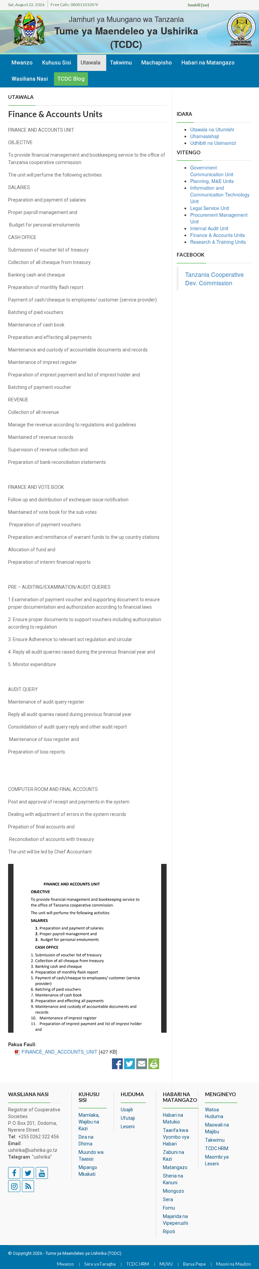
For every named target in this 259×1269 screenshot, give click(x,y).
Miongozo (173, 1191)
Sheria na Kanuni (173, 1179)
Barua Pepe (194, 1264)
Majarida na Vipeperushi (175, 1220)
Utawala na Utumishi (212, 129)
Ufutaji (128, 1118)
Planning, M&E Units (212, 181)
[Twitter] (129, 1063)
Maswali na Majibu (217, 1128)
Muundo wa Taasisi (91, 1155)
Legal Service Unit (209, 208)
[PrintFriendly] (153, 1063)
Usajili (127, 1109)
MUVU (166, 1264)
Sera (168, 1199)
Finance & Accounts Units (217, 235)
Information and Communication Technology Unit (220, 194)
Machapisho (156, 62)
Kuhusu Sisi (56, 62)
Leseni (128, 1126)
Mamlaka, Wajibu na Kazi (89, 1121)
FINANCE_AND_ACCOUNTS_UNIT (59, 1051)
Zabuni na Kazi (173, 1155)
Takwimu (121, 62)
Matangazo (175, 1167)
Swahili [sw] (198, 4)
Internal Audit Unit (209, 228)
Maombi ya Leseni (217, 1160)
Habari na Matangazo (208, 62)
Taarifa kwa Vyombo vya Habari (176, 1137)
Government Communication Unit (211, 171)
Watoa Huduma (214, 1113)
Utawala (90, 62)
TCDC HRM (216, 1148)
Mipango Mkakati (88, 1171)
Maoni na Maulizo (233, 1264)
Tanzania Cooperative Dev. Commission (214, 278)
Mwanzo (22, 62)
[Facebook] (117, 1063)
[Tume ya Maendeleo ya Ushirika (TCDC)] (231, 30)
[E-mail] (141, 1063)
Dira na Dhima (86, 1140)
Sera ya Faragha (100, 1264)
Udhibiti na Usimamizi (213, 142)
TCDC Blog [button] (71, 79)
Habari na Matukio (173, 1118)
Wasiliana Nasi (29, 79)
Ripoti (169, 1231)
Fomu (169, 1208)
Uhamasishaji (204, 136)
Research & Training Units (218, 241)
